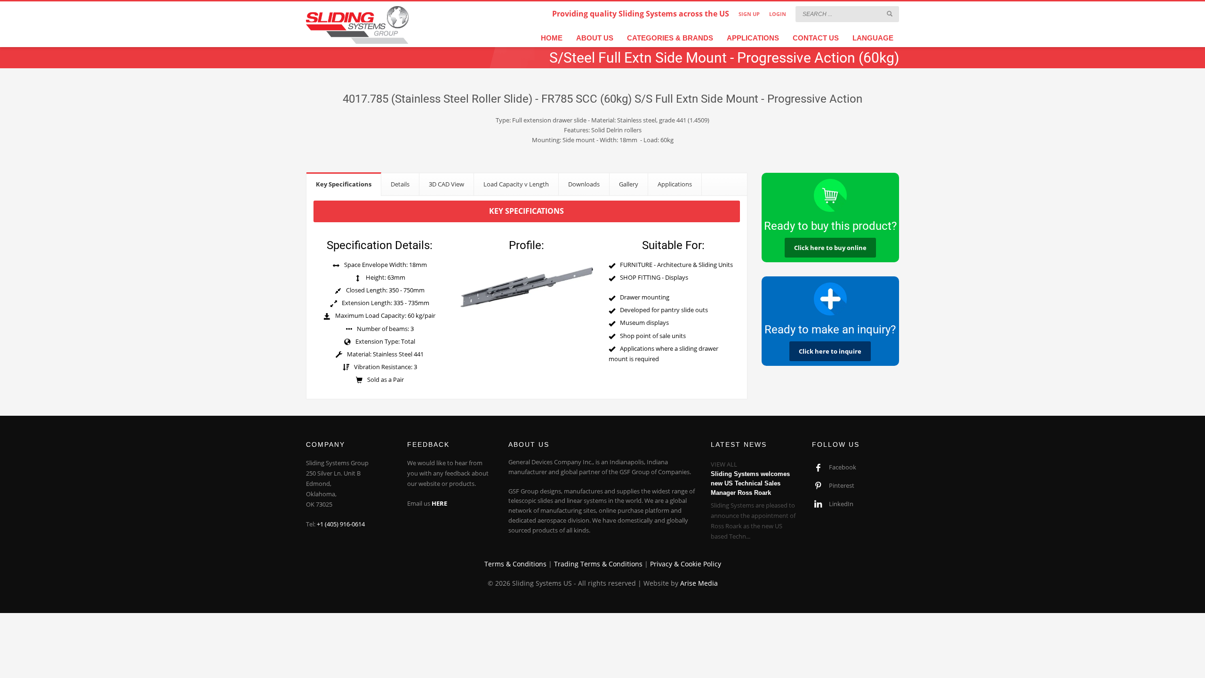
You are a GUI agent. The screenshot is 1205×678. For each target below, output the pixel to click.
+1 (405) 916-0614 (341, 524)
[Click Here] (831, 298)
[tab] (343, 183)
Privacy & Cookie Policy (685, 563)
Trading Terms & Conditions (598, 563)
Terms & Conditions (515, 563)
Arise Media (699, 583)
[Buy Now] (831, 195)
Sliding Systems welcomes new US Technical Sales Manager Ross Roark (750, 483)
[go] (889, 13)
